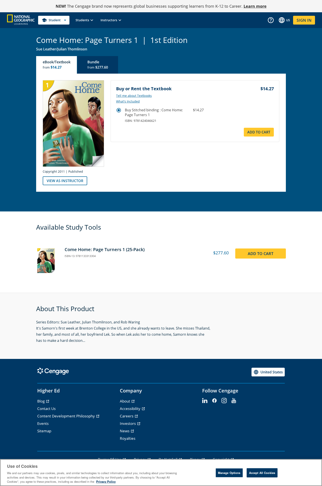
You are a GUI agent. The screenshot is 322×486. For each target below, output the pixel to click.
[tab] (56, 65)
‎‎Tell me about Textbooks (134, 96)
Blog (41, 401)
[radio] (118, 110)
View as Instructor (65, 180)
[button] (85, 20)
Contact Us (46, 408)
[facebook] (214, 400)
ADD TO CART (258, 132)
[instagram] (224, 400)
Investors (128, 423)
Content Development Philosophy (66, 416)
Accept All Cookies (262, 473)
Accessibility (130, 408)
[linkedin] (204, 400)
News (125, 430)
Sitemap (44, 430)
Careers (127, 416)
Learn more (255, 6)
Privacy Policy (106, 481)
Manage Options (229, 473)
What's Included (128, 101)
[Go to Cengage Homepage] (21, 20)
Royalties (127, 438)
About (125, 401)
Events (43, 423)
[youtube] (233, 400)
